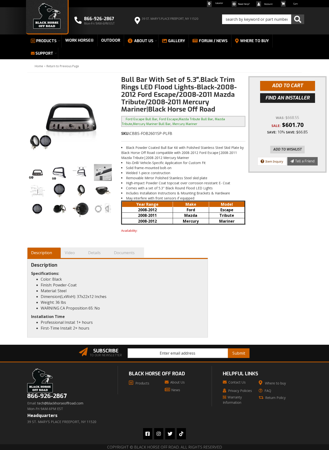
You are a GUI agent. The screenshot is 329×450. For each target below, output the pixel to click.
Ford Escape (168, 119)
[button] (263, 19)
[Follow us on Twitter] (170, 433)
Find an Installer (287, 98)
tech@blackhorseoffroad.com (60, 403)
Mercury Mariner (184, 124)
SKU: (125, 133)
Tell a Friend (305, 161)
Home (39, 66)
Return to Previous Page (62, 66)
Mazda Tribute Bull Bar (196, 119)
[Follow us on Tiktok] (181, 433)
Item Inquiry (274, 161)
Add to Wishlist (287, 149)
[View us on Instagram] (158, 433)
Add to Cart (287, 85)
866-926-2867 (47, 396)
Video (70, 252)
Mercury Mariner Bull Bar (152, 124)
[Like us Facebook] (147, 433)
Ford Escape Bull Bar (141, 119)
